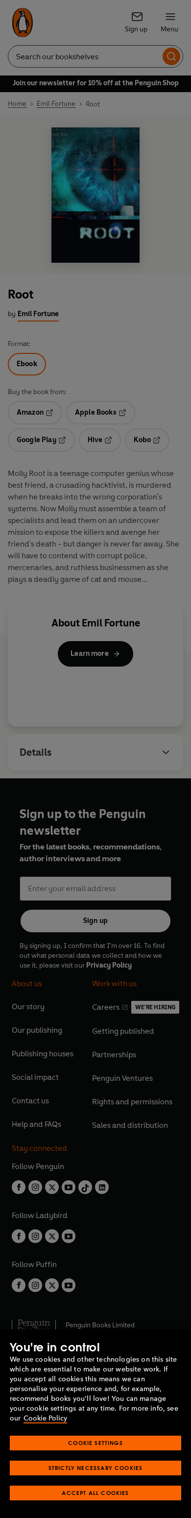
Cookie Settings (95, 1442)
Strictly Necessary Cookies (95, 1467)
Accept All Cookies (95, 1492)
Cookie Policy (45, 1418)
